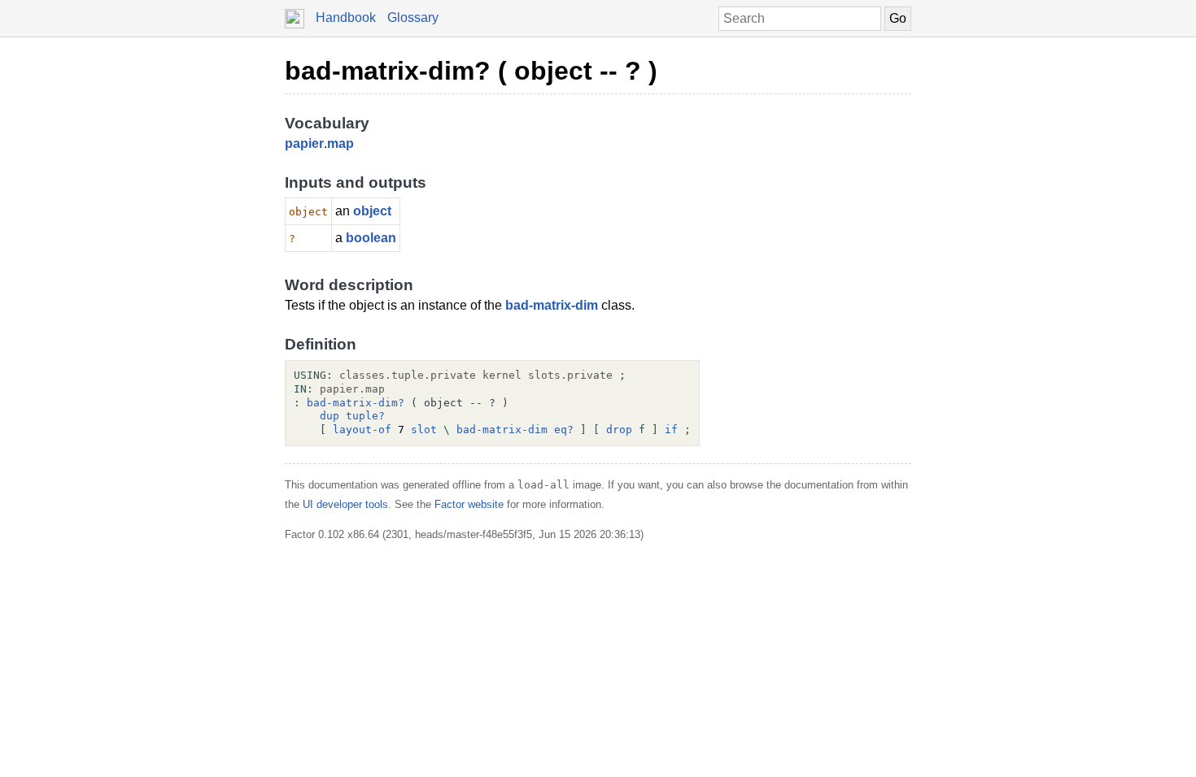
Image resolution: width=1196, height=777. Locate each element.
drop (619, 429)
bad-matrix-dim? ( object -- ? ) (471, 70)
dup (329, 416)
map (340, 143)
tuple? (365, 416)
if (671, 429)
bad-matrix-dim (551, 305)
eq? (564, 429)
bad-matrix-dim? (355, 403)
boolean (371, 238)
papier (304, 143)
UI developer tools (345, 504)
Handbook (346, 17)
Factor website (469, 504)
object (372, 211)
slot (424, 429)
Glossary (413, 17)
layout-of (362, 429)
